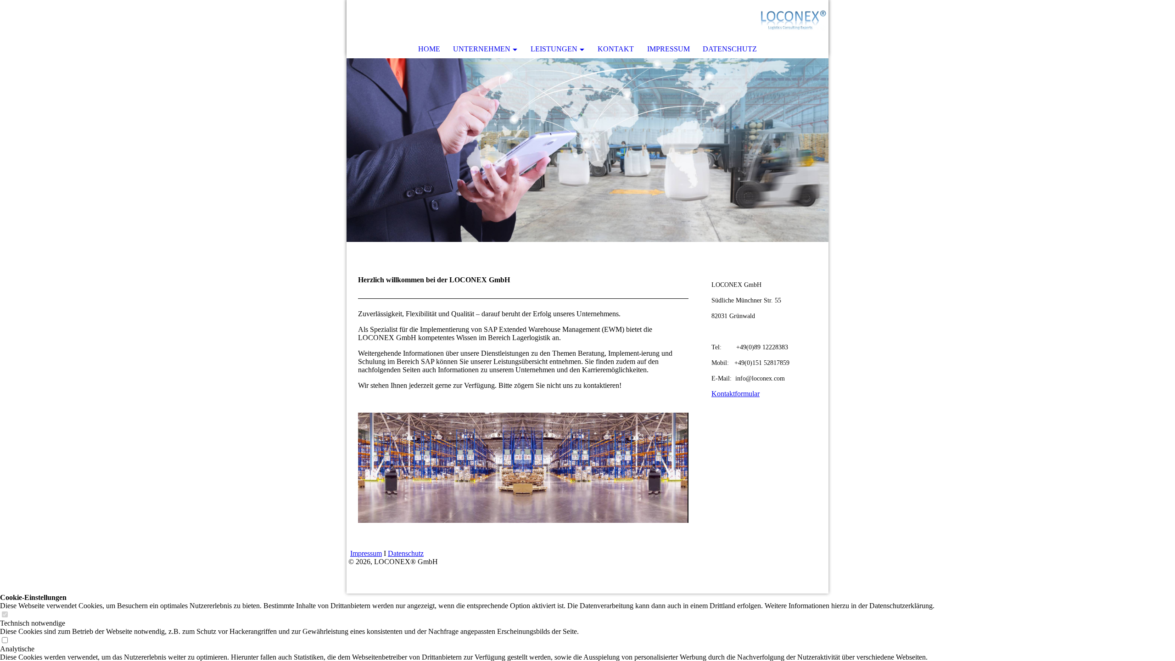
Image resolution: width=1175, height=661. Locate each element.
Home (429, 49)
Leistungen (554, 49)
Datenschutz (730, 49)
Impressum (668, 49)
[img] (794, 20)
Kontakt (616, 49)
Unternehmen (481, 49)
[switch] (4, 615)
